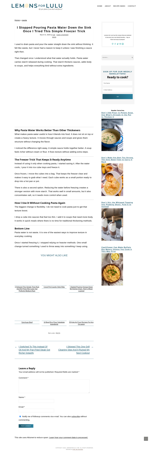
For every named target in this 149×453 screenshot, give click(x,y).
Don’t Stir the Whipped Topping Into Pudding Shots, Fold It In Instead (117, 205)
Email (22, 407)
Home (17, 20)
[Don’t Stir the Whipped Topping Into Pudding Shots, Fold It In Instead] (117, 224)
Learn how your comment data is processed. (68, 437)
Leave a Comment (62, 35)
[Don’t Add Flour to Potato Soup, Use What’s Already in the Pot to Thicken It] (117, 135)
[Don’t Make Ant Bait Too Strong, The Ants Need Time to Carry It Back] (117, 180)
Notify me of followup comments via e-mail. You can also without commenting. (53, 418)
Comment (23, 378)
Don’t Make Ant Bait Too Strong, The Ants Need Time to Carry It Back (117, 160)
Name (22, 397)
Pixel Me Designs (77, 449)
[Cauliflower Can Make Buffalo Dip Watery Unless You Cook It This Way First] (117, 269)
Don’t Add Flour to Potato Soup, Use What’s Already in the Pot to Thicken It (117, 115)
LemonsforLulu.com (37, 7)
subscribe (75, 416)
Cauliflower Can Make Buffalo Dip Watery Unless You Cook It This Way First (116, 249)
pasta (24, 20)
